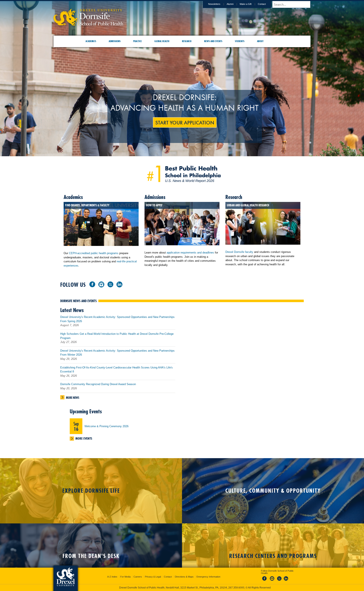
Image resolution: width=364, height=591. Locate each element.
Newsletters (214, 4)
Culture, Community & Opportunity (273, 490)
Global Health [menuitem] (161, 41)
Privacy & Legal (153, 573)
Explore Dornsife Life (91, 490)
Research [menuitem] (186, 41)
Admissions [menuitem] (114, 41)
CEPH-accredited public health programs (93, 253)
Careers (138, 573)
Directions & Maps (184, 573)
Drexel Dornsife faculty (239, 251)
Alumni (230, 4)
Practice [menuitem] (137, 41)
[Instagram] (101, 284)
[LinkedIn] (119, 284)
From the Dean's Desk (91, 555)
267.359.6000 (182, 587)
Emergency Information (208, 573)
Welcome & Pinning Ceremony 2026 (106, 426)
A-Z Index (112, 573)
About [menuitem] (260, 41)
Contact (262, 4)
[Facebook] (92, 284)
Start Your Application (184, 122)
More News (72, 398)
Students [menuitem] (239, 41)
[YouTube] (110, 284)
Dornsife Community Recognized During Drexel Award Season (98, 384)
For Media (125, 573)
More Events (83, 438)
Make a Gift (246, 4)
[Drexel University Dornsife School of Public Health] (88, 24)
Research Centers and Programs (273, 555)
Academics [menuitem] (91, 41)
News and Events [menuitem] (213, 41)
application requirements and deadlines (190, 252)
